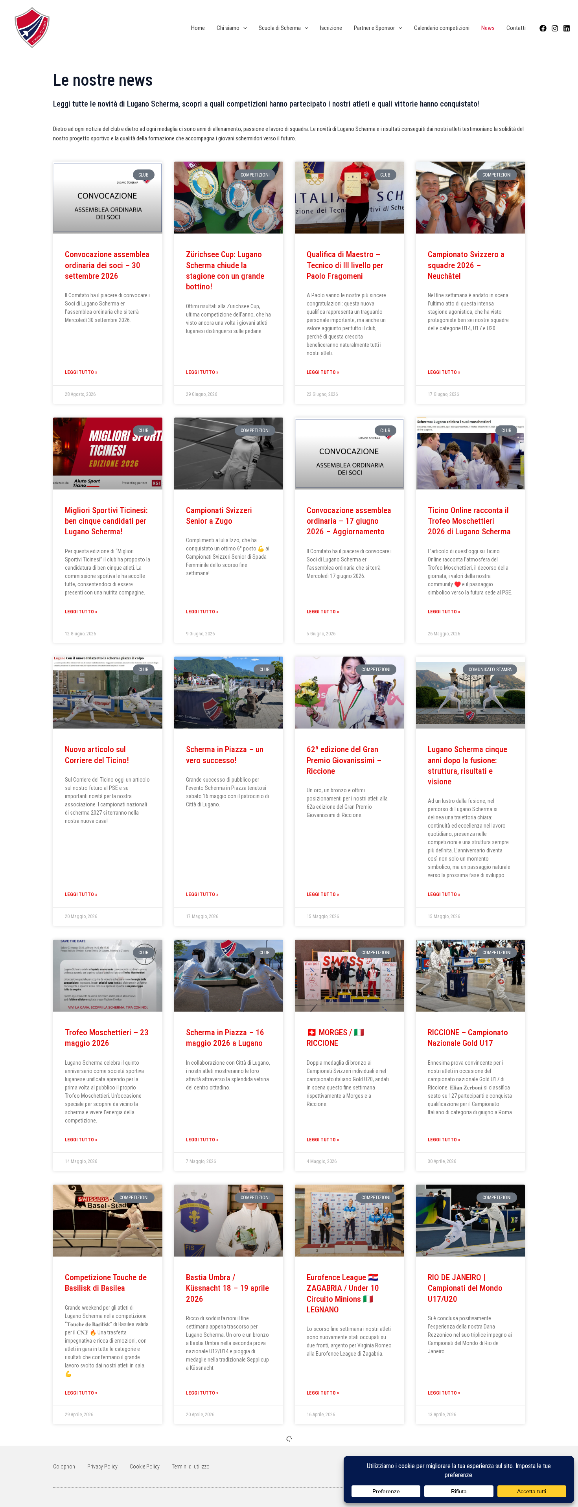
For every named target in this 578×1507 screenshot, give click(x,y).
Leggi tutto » (81, 372)
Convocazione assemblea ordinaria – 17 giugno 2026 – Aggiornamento (349, 521)
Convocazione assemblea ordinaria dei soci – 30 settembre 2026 (107, 265)
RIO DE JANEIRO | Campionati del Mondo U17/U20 (465, 1288)
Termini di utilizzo (191, 1466)
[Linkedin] (566, 28)
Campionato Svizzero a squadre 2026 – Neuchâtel (466, 265)
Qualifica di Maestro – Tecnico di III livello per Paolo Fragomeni (345, 265)
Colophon (64, 1466)
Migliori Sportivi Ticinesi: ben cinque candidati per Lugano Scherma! (106, 521)
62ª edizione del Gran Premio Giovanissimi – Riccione (344, 760)
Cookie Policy (145, 1466)
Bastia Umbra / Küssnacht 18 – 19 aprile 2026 (227, 1288)
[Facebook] (543, 28)
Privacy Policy (102, 1466)
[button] (243, 28)
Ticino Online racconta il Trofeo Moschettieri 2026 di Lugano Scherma (469, 521)
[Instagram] (554, 28)
